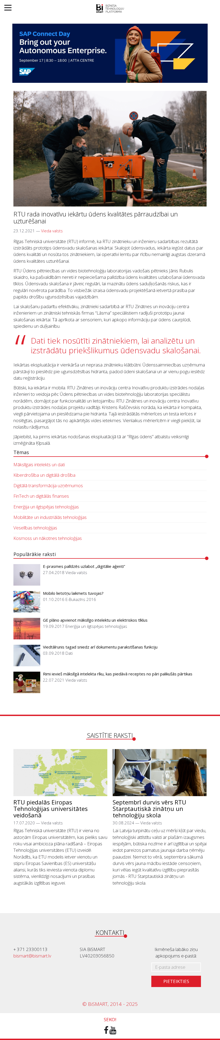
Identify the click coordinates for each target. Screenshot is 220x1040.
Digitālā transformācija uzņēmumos (48, 485)
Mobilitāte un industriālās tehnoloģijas (50, 517)
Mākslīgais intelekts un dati (39, 464)
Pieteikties (176, 981)
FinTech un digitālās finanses (41, 496)
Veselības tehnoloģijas (35, 528)
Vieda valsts (52, 230)
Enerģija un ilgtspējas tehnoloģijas (46, 507)
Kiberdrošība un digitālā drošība (44, 475)
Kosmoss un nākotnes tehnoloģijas (47, 538)
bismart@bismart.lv (32, 956)
